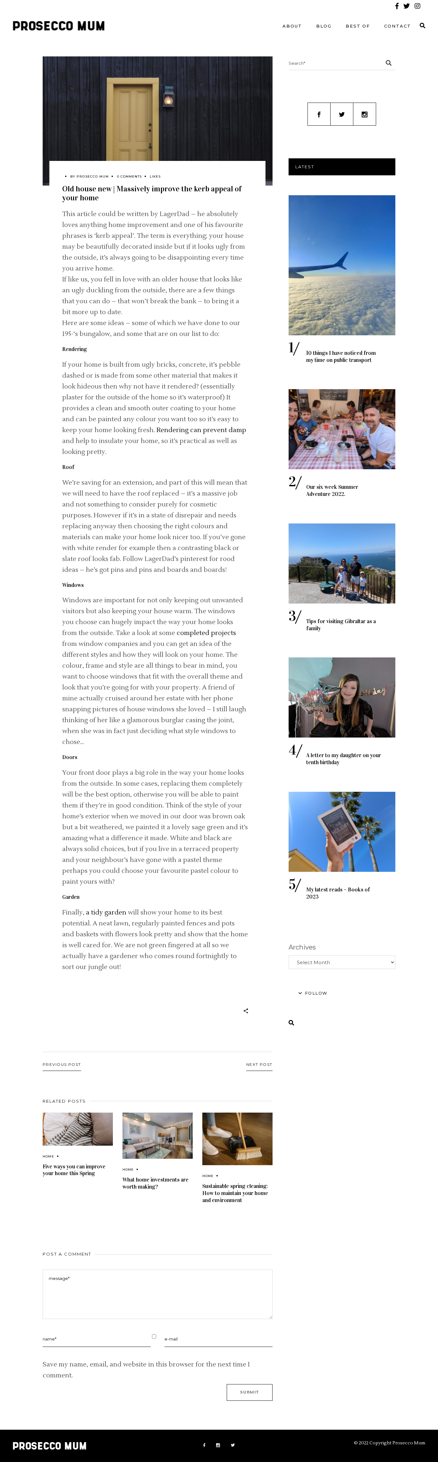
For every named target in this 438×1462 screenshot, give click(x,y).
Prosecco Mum (93, 176)
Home (48, 1156)
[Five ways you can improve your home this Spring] (78, 1129)
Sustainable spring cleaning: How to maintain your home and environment (235, 1193)
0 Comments (129, 176)
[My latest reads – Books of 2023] (342, 832)
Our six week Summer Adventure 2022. (332, 490)
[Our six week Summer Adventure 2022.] (342, 429)
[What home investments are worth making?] (157, 1136)
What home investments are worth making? (155, 1183)
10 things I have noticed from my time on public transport (341, 356)
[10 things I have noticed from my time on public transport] (342, 265)
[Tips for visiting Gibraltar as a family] (342, 563)
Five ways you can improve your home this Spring (74, 1170)
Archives (302, 947)
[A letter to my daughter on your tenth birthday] (342, 697)
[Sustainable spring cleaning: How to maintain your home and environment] (237, 1139)
